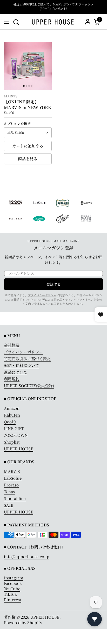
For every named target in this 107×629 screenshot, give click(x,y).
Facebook (13, 583)
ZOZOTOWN (16, 435)
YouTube (12, 588)
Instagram (13, 577)
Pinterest (12, 599)
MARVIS (12, 471)
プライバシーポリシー (42, 295)
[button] (16, 22)
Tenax (9, 491)
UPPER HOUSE (18, 448)
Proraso (11, 484)
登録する (53, 284)
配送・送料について (21, 365)
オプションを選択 (17, 123)
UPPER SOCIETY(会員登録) (29, 385)
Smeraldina (15, 498)
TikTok (10, 594)
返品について (15, 372)
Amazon (11, 408)
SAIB (8, 505)
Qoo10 (10, 421)
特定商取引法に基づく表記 (27, 358)
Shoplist (12, 442)
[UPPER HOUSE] (53, 22)
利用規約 (11, 379)
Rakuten (12, 415)
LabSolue (13, 478)
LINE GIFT (14, 428)
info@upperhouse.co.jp (26, 556)
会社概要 (11, 345)
